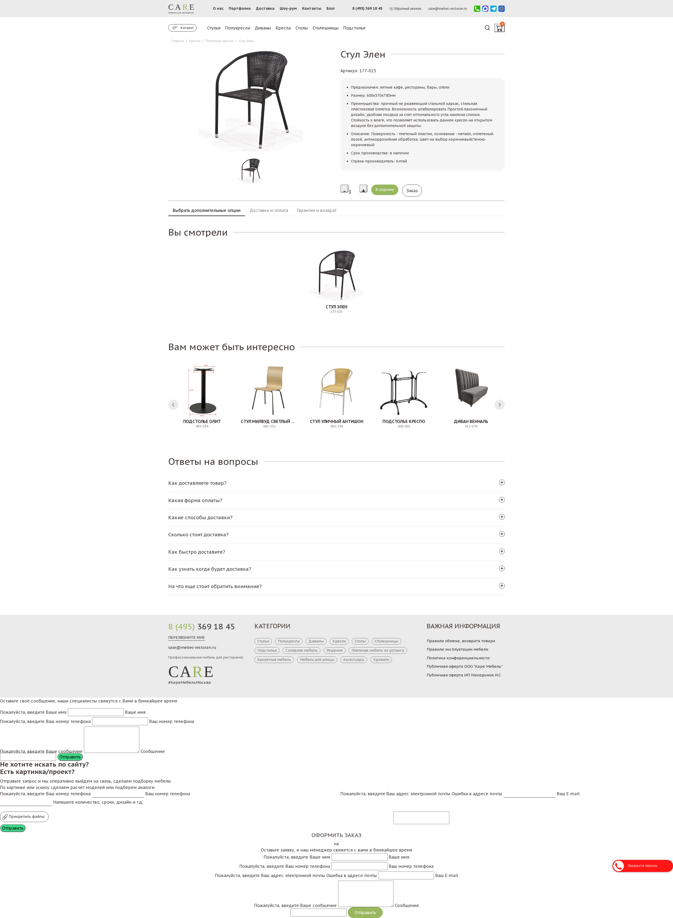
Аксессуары (353, 659)
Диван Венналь (471, 421)
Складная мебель (301, 650)
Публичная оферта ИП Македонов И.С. (464, 674)
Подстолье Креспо (404, 421)
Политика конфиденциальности (458, 657)
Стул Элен (337, 306)
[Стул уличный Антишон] (336, 390)
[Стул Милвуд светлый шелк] (269, 390)
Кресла (283, 27)
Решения (335, 650)
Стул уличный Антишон (336, 421)
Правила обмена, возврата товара (461, 640)
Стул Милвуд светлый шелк (271, 421)
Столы (301, 27)
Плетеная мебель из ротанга (377, 650)
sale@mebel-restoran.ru (192, 647)
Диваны (263, 27)
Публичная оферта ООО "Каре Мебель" (465, 666)
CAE (191, 671)
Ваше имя (135, 712)
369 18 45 (201, 626)
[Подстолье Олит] (202, 390)
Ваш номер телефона (171, 721)
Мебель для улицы (317, 659)
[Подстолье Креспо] (403, 390)
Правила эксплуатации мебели (457, 649)
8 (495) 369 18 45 (367, 8)
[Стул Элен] (336, 275)
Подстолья (354, 27)
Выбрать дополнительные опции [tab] (207, 210)
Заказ (412, 190)
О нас (218, 8)
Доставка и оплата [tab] (268, 210)
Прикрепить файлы (26, 816)
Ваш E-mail (568, 793)
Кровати (381, 659)
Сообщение (153, 751)
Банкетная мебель (274, 659)
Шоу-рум (288, 8)
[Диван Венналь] (471, 390)
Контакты (311, 8)
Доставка (265, 8)
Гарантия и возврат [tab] (316, 210)
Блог (331, 8)
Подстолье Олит (202, 421)
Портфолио (240, 8)
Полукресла (237, 27)
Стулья (214, 27)
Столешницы (326, 27)
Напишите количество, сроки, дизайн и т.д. (98, 802)
